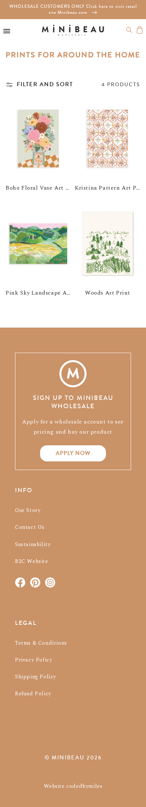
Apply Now (73, 453)
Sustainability (33, 544)
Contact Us (30, 527)
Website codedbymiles (73, 786)
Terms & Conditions (41, 643)
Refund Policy (33, 694)
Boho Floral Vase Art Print (43, 188)
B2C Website (31, 561)
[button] (129, 30)
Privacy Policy (33, 660)
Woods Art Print (107, 293)
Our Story (27, 510)
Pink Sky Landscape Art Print (47, 293)
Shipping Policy (35, 677)
